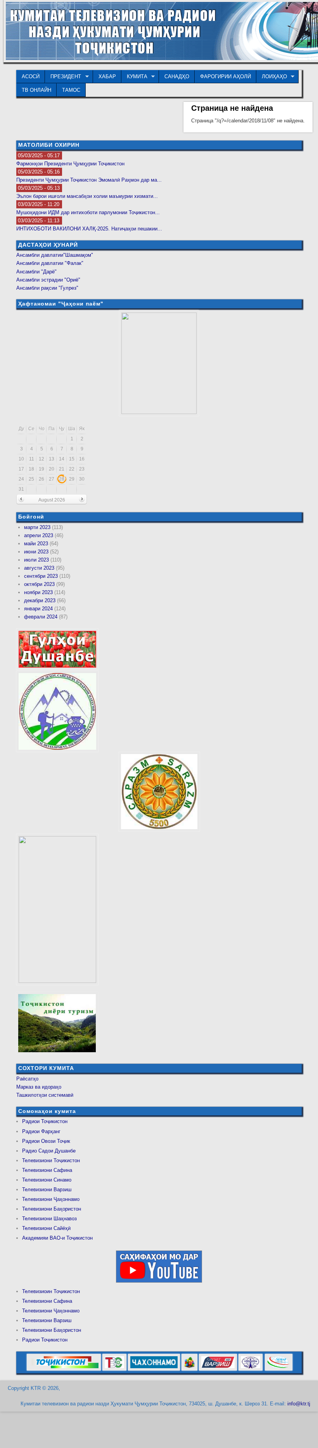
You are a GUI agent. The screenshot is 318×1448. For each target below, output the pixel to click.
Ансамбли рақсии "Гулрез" (47, 288)
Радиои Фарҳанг (41, 1131)
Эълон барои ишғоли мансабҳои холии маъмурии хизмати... (87, 196)
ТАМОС (71, 90)
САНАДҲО (176, 76)
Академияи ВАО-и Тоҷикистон (57, 1238)
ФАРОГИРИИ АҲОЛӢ (225, 76)
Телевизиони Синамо (46, 1180)
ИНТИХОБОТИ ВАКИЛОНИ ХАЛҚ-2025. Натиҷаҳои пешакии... (89, 229)
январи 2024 (38, 608)
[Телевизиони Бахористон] (189, 1369)
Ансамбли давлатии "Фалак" (49, 263)
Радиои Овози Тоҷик (46, 1141)
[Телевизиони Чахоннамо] (154, 1369)
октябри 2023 (39, 584)
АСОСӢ (31, 76)
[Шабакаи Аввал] (64, 1369)
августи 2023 (39, 568)
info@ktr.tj (298, 1404)
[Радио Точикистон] (218, 1369)
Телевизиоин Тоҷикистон (51, 1291)
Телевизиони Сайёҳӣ (46, 1228)
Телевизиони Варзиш (46, 1189)
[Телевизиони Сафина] (114, 1369)
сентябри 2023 (41, 576)
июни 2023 (36, 552)
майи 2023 (36, 543)
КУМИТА (134, 77)
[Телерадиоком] (250, 1369)
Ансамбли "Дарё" (36, 272)
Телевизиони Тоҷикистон (51, 1160)
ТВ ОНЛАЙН (36, 90)
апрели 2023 (38, 535)
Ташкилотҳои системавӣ (44, 1095)
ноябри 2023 (38, 592)
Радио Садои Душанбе (49, 1151)
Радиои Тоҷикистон (44, 1121)
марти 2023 (37, 527)
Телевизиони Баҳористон (51, 1209)
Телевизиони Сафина (47, 1170)
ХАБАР (107, 76)
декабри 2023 (39, 600)
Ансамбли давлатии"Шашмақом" (54, 255)
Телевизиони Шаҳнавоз (49, 1218)
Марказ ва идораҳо (38, 1087)
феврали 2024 (40, 617)
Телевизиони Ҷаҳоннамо (51, 1199)
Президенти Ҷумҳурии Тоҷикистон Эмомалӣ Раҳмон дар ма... (89, 180)
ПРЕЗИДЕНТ (63, 77)
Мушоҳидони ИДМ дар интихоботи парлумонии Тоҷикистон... (88, 212)
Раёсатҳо (27, 1079)
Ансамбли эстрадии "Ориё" (48, 280)
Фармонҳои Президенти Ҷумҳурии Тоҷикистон (70, 164)
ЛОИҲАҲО (271, 77)
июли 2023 (36, 560)
